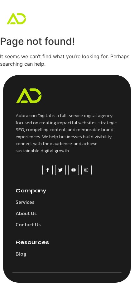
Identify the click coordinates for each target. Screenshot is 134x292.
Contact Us (28, 224)
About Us (26, 213)
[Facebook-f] (47, 170)
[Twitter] (60, 170)
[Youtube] (73, 170)
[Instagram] (86, 170)
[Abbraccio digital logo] (16, 18)
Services (25, 202)
